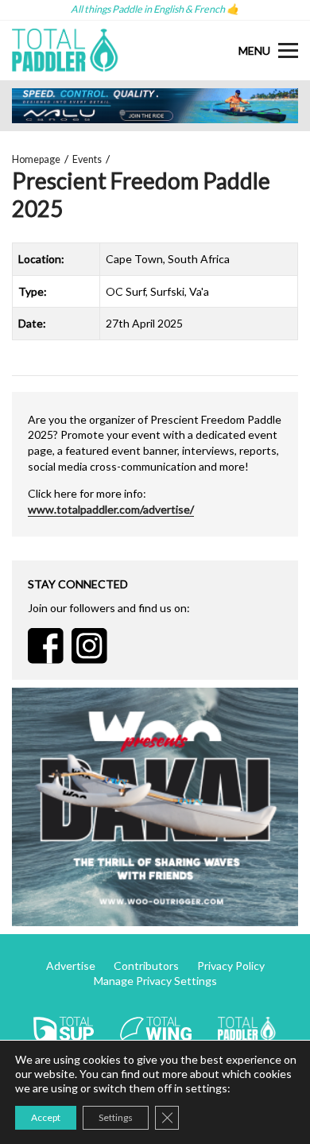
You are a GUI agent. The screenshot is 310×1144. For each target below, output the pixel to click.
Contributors (146, 965)
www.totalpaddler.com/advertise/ (111, 509)
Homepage (36, 159)
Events (87, 159)
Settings (116, 1117)
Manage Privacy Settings (155, 980)
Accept (45, 1117)
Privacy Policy (231, 965)
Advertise (70, 965)
